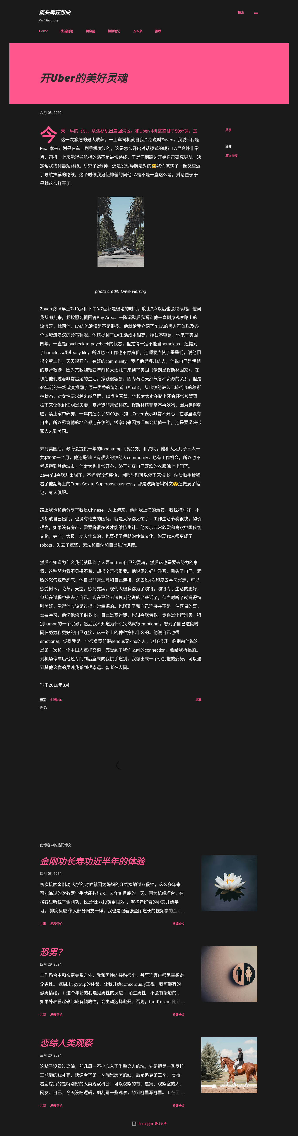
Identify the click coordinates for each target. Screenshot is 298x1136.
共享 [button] (228, 130)
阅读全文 (179, 924)
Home (43, 31)
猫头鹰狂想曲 (54, 12)
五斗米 (137, 31)
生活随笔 (67, 31)
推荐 (158, 31)
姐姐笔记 (114, 31)
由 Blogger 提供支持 (151, 1124)
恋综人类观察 (66, 1043)
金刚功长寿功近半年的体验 (92, 861)
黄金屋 (90, 31)
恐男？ (53, 952)
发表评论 (56, 924)
